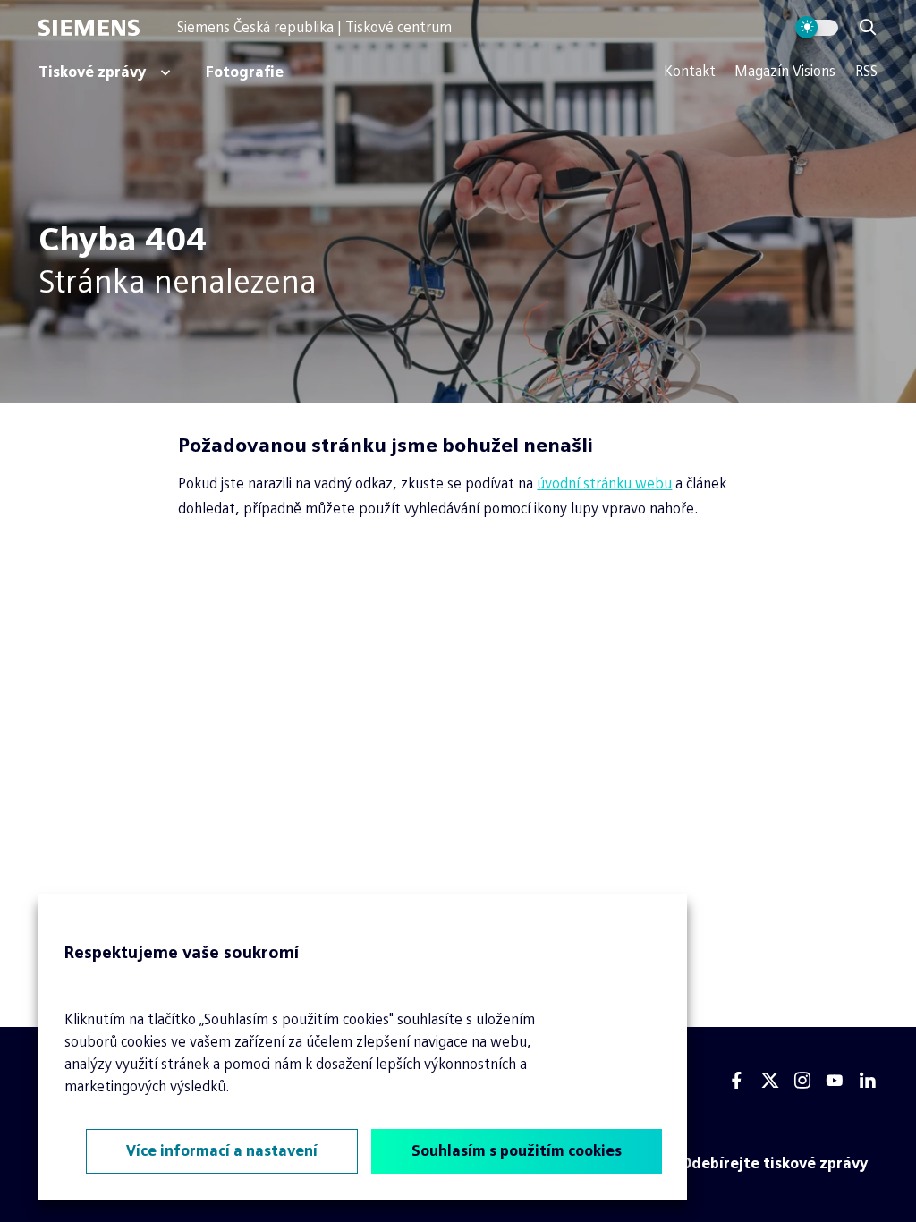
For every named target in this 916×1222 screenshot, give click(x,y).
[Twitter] (770, 1080)
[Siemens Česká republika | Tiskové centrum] (107, 28)
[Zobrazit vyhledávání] (868, 28)
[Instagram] (802, 1080)
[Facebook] (737, 1080)
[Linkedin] (868, 1080)
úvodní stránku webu (604, 483)
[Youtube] (834, 1080)
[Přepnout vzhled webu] (817, 28)
